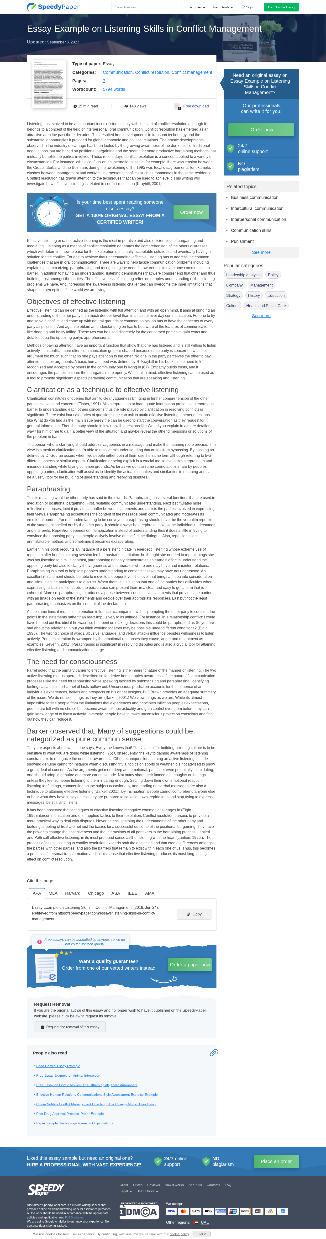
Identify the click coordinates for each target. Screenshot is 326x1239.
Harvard (72, 893)
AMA (149, 893)
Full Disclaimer (74, 1217)
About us (195, 1185)
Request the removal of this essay (73, 1027)
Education (276, 295)
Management (261, 285)
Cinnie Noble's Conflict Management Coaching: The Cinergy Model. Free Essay (96, 1104)
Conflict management (192, 72)
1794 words (114, 89)
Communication (118, 72)
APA (37, 893)
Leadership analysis (243, 275)
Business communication (255, 197)
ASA (115, 893)
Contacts (213, 1185)
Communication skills (251, 230)
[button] (53, 7)
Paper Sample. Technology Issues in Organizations (74, 1123)
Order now (191, 212)
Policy (273, 275)
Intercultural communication (257, 208)
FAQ (228, 1185)
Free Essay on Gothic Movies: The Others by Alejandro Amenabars (86, 1085)
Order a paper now (190, 964)
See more (261, 252)
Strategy (233, 295)
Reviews (153, 1185)
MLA (53, 893)
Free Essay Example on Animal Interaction (68, 1075)
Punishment (242, 241)
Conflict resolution (152, 72)
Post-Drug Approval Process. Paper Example (70, 1114)
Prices (137, 1185)
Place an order (276, 1161)
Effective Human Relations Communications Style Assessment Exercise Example (97, 1094)
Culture (232, 306)
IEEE (132, 893)
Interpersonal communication (258, 219)
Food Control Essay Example (58, 1066)
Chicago (96, 893)
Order (124, 1185)
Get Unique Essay (281, 7)
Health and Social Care (266, 306)
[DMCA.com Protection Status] (139, 1213)
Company (234, 285)
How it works (174, 1185)
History (254, 295)
